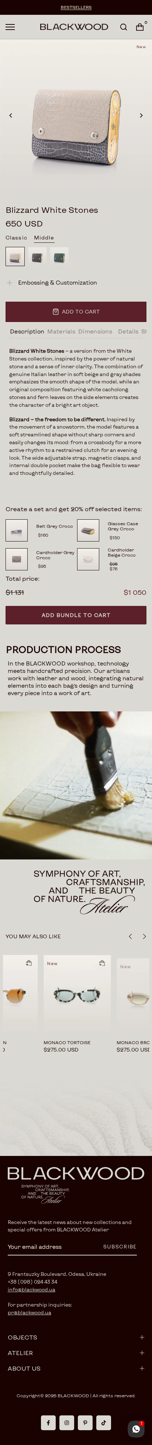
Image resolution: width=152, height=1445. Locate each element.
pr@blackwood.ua (29, 1312)
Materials (61, 331)
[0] (140, 27)
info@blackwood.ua (31, 1290)
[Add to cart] (44, 963)
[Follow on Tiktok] (103, 1422)
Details (128, 331)
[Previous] (11, 115)
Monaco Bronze (79, 1042)
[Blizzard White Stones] (15, 256)
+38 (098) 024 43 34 (32, 1282)
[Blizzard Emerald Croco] (59, 256)
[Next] (141, 115)
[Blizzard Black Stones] (37, 256)
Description (27, 331)
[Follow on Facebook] (48, 1422)
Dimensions (95, 331)
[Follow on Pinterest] (85, 1422)
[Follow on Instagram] (66, 1422)
